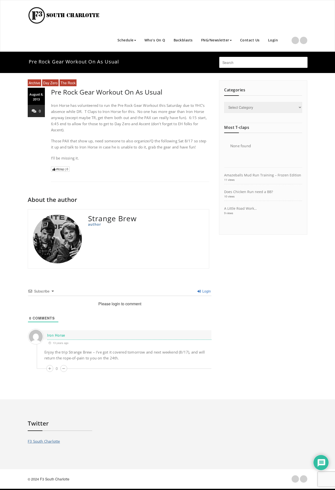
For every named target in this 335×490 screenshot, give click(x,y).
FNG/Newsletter (215, 40)
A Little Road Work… (240, 208)
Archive (34, 82)
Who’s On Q (154, 40)
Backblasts (183, 40)
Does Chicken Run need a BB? (248, 191)
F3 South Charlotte (44, 441)
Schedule (125, 40)
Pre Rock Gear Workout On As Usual (106, 92)
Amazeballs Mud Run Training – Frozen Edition (262, 175)
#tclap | (61, 169)
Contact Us (250, 40)
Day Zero (50, 82)
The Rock (68, 82)
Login (273, 40)
